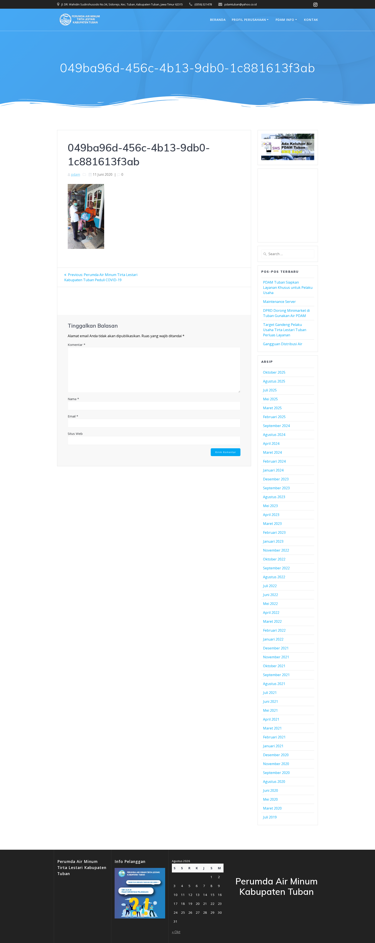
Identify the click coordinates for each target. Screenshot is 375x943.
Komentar (76, 344)
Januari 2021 (273, 746)
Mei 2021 (270, 710)
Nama (73, 399)
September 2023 (276, 488)
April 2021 (271, 719)
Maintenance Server (279, 301)
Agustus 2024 (274, 434)
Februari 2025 (274, 416)
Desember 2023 (276, 479)
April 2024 (271, 443)
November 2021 (276, 657)
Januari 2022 (273, 639)
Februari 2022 (274, 630)
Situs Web (75, 433)
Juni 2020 (270, 790)
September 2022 (276, 568)
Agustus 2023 (274, 496)
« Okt (176, 932)
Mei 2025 (270, 399)
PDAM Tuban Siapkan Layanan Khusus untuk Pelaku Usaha (287, 287)
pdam (75, 174)
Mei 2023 (270, 505)
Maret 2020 (272, 808)
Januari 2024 (273, 470)
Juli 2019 (270, 817)
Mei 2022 (270, 603)
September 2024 (276, 425)
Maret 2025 (272, 408)
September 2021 (276, 674)
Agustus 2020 (274, 781)
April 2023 (271, 514)
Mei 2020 (270, 799)
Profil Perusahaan (249, 20)
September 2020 (276, 772)
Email (73, 416)
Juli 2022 (270, 585)
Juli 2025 (270, 390)
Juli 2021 (270, 692)
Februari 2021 (274, 737)
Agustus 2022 (274, 577)
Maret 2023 (272, 523)
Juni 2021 (270, 701)
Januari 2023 (273, 541)
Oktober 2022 (274, 559)
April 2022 (271, 612)
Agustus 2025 (274, 381)
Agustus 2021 (274, 683)
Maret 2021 (272, 728)
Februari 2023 (274, 532)
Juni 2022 (270, 594)
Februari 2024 (274, 461)
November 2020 (276, 763)
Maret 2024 (272, 452)
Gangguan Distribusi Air (282, 344)
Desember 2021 (276, 648)
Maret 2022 (272, 621)
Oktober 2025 (274, 372)
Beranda (218, 20)
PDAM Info (285, 20)
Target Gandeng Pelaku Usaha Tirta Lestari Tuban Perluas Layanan (284, 329)
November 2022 (276, 550)
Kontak (311, 20)
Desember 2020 (276, 754)
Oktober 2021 (274, 666)
